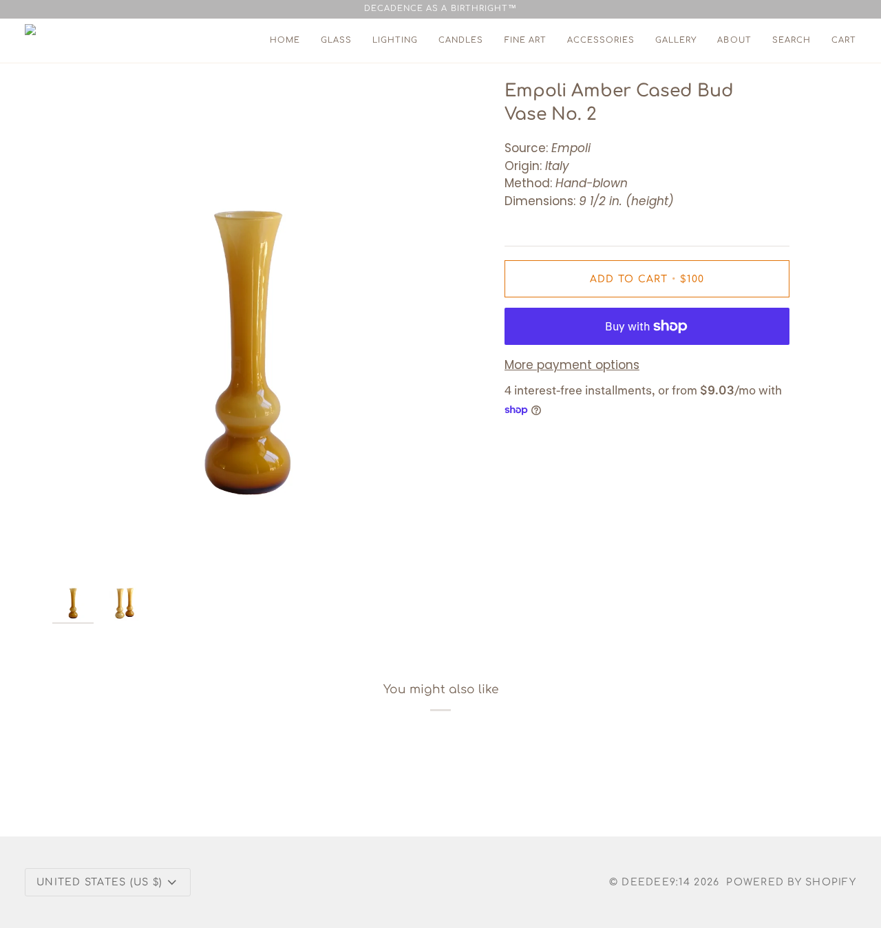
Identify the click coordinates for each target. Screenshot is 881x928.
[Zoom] (246, 326)
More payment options (572, 365)
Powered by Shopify (791, 882)
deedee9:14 (656, 882)
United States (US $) (99, 882)
